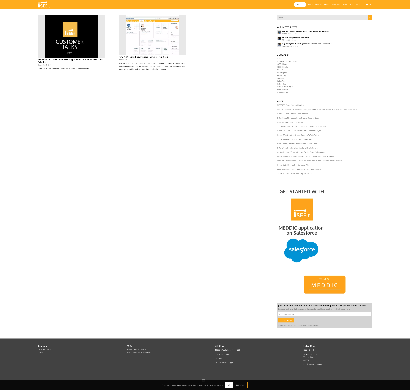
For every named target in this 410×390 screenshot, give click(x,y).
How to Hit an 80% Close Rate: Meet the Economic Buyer (299, 131)
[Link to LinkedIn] (367, 4)
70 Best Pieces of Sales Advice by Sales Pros (294, 173)
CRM (279, 58)
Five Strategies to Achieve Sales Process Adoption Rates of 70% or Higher (305, 156)
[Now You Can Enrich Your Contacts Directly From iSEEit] (152, 35)
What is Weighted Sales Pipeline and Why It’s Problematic (299, 169)
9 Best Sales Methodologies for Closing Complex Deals (298, 118)
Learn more (241, 385)
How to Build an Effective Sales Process (292, 113)
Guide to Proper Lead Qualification (290, 122)
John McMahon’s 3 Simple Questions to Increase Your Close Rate (302, 126)
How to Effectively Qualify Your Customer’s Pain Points (298, 135)
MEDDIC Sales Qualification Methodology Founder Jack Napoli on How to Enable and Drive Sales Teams (317, 109)
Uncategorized (282, 92)
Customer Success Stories (287, 61)
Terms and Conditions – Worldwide (139, 352)
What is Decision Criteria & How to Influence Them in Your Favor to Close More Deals (309, 160)
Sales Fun (281, 81)
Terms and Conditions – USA (136, 349)
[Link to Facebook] (370, 4)
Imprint (40, 352)
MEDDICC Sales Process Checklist (290, 105)
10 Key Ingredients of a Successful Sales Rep (294, 139)
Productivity (281, 75)
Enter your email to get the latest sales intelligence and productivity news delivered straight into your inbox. (314, 309)
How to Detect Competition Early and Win (293, 165)
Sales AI (280, 78)
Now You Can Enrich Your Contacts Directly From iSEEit (143, 57)
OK (229, 385)
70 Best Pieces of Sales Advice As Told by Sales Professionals (301, 152)
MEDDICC (281, 69)
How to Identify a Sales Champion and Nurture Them (297, 143)
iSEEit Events (282, 67)
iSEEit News (282, 64)
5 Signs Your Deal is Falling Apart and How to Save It (297, 148)
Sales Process (282, 89)
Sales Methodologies (285, 86)
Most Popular (282, 72)
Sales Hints (281, 84)
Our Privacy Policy (44, 349)
